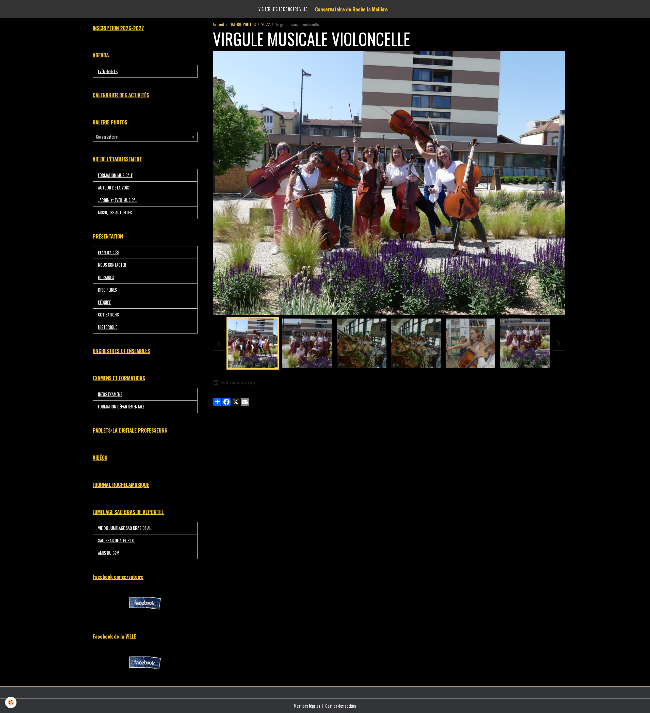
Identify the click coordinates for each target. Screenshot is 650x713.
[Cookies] (11, 702)
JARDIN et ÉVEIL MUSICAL (117, 200)
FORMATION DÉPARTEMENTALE (121, 407)
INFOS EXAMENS (110, 394)
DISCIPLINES (107, 290)
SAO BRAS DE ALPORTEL (116, 540)
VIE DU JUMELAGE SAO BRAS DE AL (124, 528)
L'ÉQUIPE (104, 302)
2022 (265, 24)
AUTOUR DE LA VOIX (113, 188)
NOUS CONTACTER (112, 265)
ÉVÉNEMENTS (108, 71)
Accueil (218, 24)
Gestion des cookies (340, 706)
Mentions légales (307, 706)
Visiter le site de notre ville (282, 9)
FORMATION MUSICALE (115, 175)
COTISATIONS (108, 315)
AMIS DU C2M (108, 553)
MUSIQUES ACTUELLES (115, 213)
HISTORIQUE (107, 327)
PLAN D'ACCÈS (108, 252)
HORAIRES (106, 277)
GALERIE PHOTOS (243, 24)
